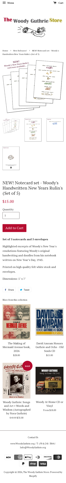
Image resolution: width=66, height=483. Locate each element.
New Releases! (20, 50)
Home (5, 50)
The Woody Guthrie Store (36, 472)
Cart (60, 2)
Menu (10, 2)
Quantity (8, 209)
